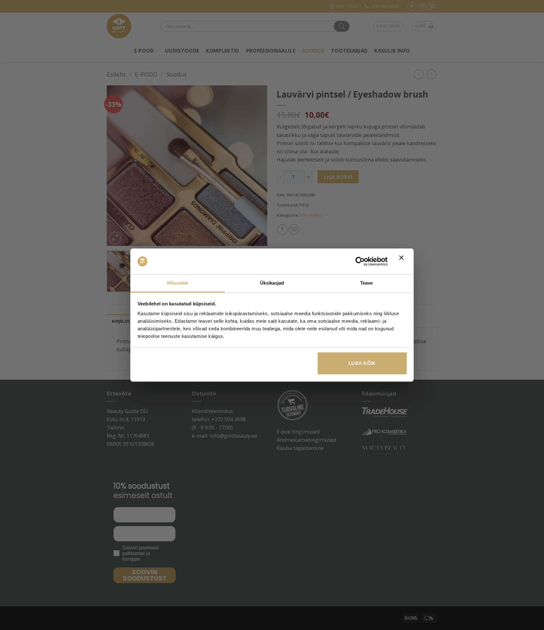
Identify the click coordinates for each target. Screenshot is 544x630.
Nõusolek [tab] (177, 283)
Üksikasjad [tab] (272, 283)
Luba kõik (362, 363)
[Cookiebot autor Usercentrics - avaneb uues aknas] (360, 261)
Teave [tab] (366, 283)
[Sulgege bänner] (403, 261)
